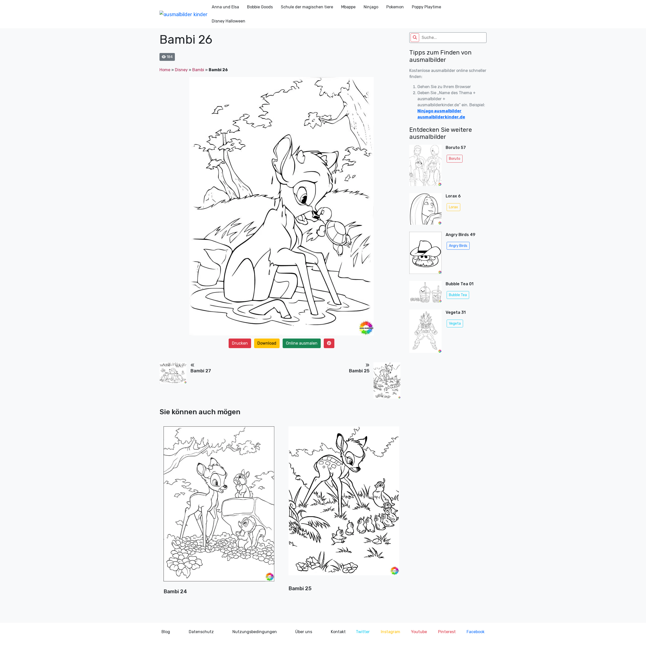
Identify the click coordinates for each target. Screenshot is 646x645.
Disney (181, 69)
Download (266, 343)
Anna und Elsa (225, 7)
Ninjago (371, 7)
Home (164, 69)
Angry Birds (458, 246)
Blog (166, 631)
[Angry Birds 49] (425, 254)
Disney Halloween (228, 21)
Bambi (198, 69)
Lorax (453, 207)
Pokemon (395, 7)
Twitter (363, 631)
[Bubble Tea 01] (425, 293)
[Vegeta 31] (425, 331)
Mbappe (348, 7)
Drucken (240, 343)
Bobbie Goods (260, 7)
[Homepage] (183, 14)
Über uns (303, 631)
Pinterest (447, 631)
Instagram (390, 631)
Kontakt (338, 631)
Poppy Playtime (426, 7)
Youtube (419, 631)
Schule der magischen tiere (307, 7)
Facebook (475, 631)
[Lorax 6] (425, 210)
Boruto (454, 159)
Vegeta (455, 323)
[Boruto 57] (425, 167)
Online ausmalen (301, 343)
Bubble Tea (458, 295)
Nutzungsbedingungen (254, 631)
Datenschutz (201, 631)
